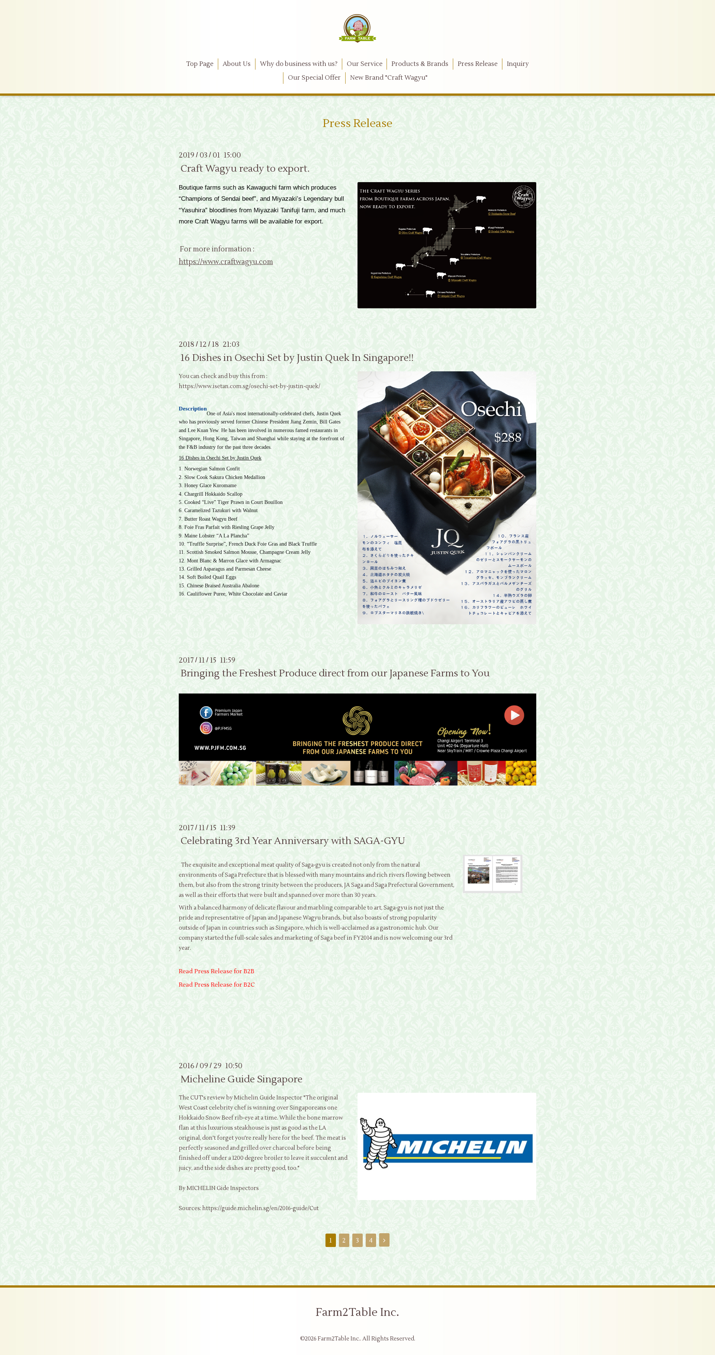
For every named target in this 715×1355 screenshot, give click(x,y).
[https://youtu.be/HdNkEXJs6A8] (357, 783)
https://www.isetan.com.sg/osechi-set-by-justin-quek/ (249, 386)
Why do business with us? (298, 64)
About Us (237, 64)
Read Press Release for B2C (217, 985)
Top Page (199, 64)
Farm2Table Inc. (357, 1312)
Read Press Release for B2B (216, 971)
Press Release (478, 64)
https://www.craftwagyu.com (226, 261)
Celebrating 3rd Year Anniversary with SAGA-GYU (293, 841)
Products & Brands (419, 64)
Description (193, 409)
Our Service (364, 64)
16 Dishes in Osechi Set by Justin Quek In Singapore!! (297, 357)
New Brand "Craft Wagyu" (389, 78)
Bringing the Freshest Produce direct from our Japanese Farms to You (335, 673)
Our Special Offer (314, 78)
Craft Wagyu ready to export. (245, 168)
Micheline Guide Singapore (241, 1079)
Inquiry (518, 64)
